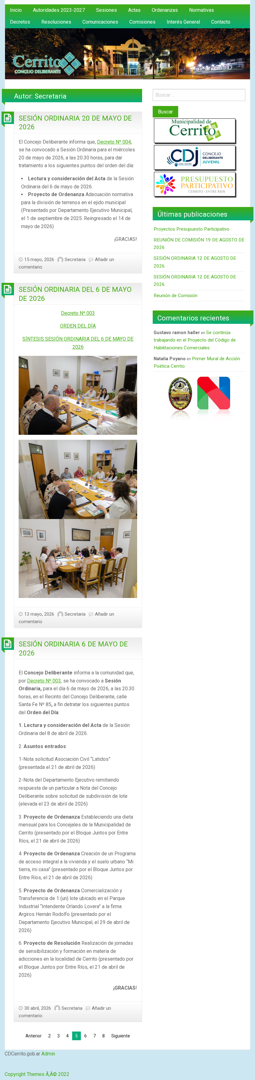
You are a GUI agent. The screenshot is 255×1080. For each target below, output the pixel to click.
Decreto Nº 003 (78, 313)
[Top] (6, 1066)
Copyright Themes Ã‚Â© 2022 (37, 1074)
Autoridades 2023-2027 (59, 10)
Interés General (183, 22)
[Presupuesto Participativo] (195, 184)
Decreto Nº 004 (114, 142)
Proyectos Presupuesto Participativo (192, 229)
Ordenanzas (165, 10)
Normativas (201, 10)
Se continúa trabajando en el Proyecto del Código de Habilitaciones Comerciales (195, 340)
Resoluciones (56, 22)
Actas (134, 10)
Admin (48, 1054)
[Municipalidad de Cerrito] (195, 130)
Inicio (16, 10)
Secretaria (75, 259)
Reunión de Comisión (175, 295)
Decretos (20, 22)
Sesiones (106, 10)
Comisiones (142, 22)
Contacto (220, 22)
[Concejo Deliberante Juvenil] (195, 157)
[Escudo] (180, 398)
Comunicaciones (100, 22)
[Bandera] (213, 398)
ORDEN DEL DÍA (78, 326)
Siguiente (120, 1035)
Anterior (34, 1035)
